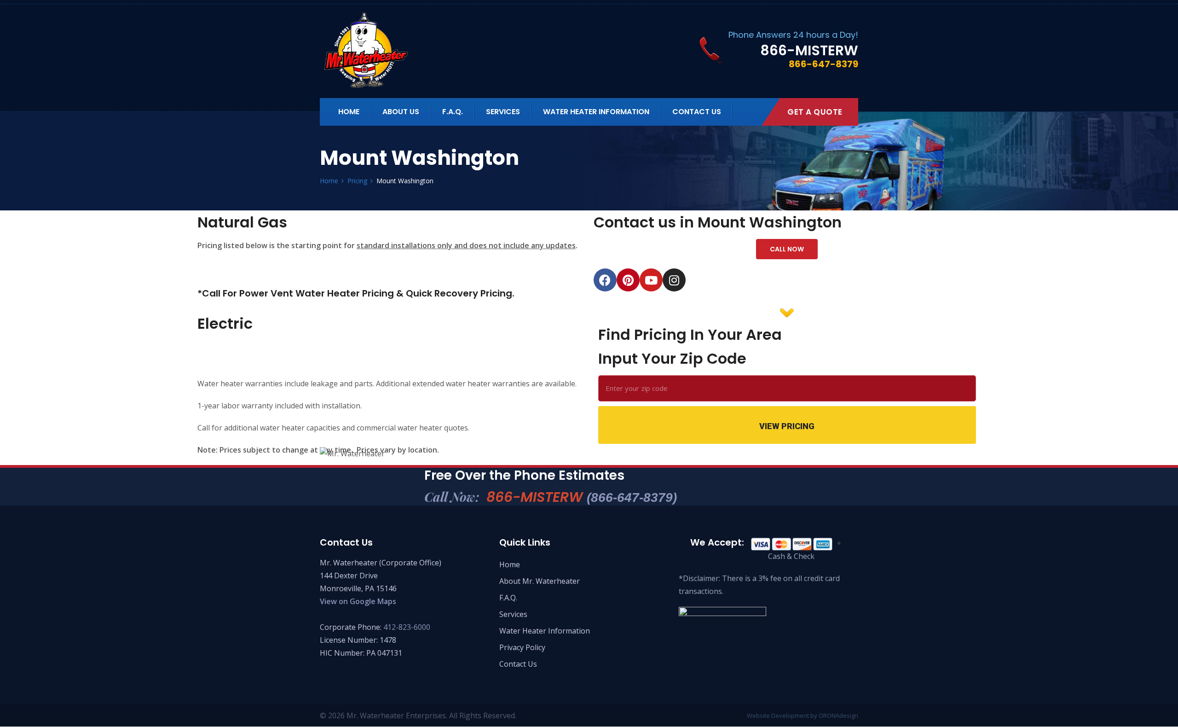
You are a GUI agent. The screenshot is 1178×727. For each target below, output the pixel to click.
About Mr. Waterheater (539, 581)
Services (503, 111)
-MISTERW (809, 50)
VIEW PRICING (786, 426)
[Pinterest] (628, 279)
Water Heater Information (596, 111)
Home (348, 111)
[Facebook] (605, 279)
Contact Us (696, 111)
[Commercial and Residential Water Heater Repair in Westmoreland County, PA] (397, 50)
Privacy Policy (522, 647)
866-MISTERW (581, 497)
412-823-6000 (406, 627)
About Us (400, 111)
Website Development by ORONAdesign (802, 715)
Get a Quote (815, 111)
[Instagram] (674, 279)
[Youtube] (651, 279)
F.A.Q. (452, 111)
